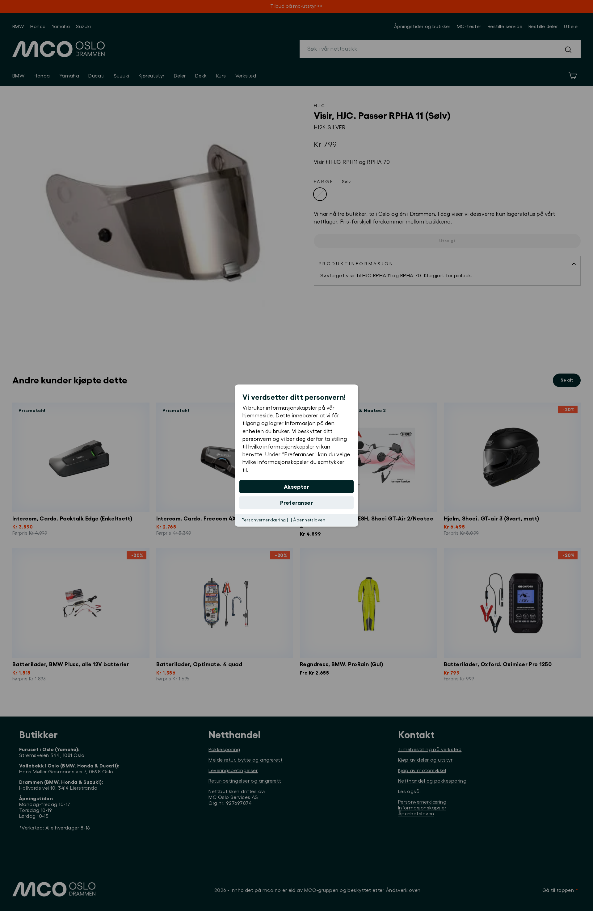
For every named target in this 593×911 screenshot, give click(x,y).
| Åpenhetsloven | (309, 520)
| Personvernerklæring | (263, 520)
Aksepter (296, 486)
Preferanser (296, 502)
